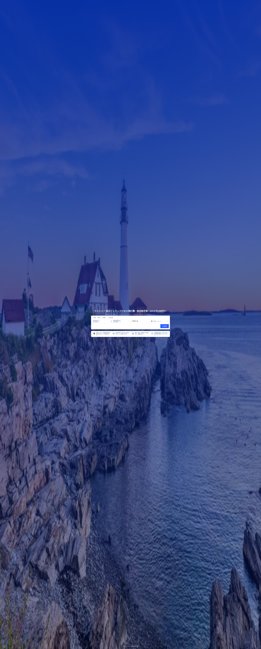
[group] (101, 321)
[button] (189, 2)
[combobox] (100, 321)
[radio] (94, 318)
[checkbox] (111, 318)
